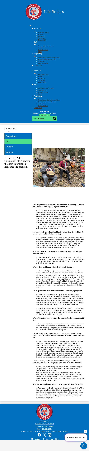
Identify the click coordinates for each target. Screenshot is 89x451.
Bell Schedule (43, 63)
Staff (39, 52)
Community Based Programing (48, 57)
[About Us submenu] (35, 73)
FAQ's (40, 34)
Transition (41, 38)
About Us (7, 128)
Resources (41, 36)
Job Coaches (42, 48)
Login (37, 439)
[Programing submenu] (35, 56)
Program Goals (43, 32)
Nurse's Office (43, 50)
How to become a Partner (47, 59)
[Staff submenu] (35, 44)
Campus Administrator (46, 46)
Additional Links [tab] (44, 115)
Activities (41, 61)
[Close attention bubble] (85, 431)
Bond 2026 (42, 40)
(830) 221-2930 (47, 426)
